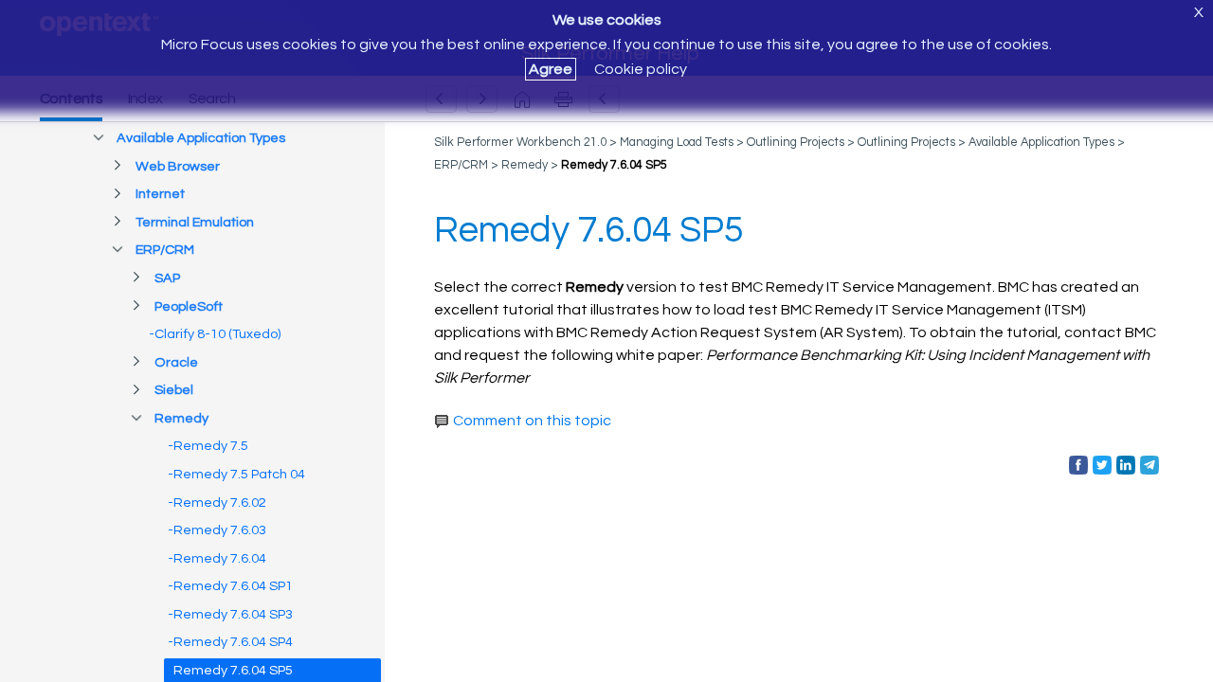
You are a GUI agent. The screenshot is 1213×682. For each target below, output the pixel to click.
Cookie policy (640, 69)
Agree (550, 69)
